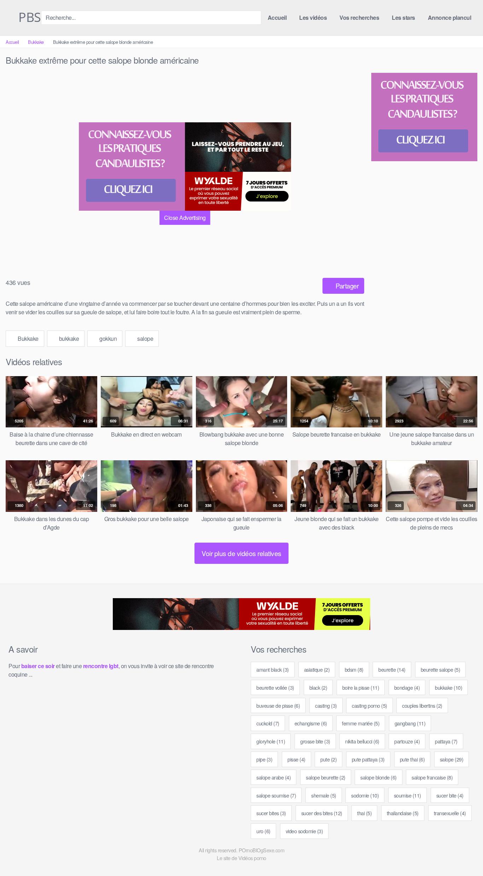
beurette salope (440, 669)
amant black (272, 669)
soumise (407, 795)
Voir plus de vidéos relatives (241, 553)
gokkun (107, 338)
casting (326, 705)
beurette (392, 669)
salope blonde (378, 777)
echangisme (311, 723)
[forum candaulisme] (132, 166)
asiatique (317, 669)
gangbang (410, 723)
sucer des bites (321, 813)
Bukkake (36, 42)
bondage (407, 687)
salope (144, 338)
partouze (407, 741)
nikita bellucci (362, 741)
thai (364, 813)
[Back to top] (464, 853)
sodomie (365, 795)
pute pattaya (368, 759)
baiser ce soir (38, 666)
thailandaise (403, 813)
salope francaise (432, 777)
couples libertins (422, 705)
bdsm (354, 669)
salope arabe (273, 777)
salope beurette (325, 777)
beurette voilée (275, 687)
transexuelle (450, 813)
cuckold (267, 723)
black (318, 687)
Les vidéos (313, 17)
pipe (264, 759)
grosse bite (315, 741)
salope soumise (276, 795)
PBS (28, 17)
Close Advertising (185, 218)
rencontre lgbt (100, 666)
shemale (323, 795)
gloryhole (270, 741)
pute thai (412, 759)
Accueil (277, 17)
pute (328, 759)
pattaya (446, 741)
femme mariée (360, 723)
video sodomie (304, 831)
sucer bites (271, 813)
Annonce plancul (449, 17)
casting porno (369, 705)
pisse (296, 759)
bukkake (68, 338)
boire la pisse (360, 687)
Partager (346, 285)
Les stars (403, 17)
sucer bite (450, 795)
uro (263, 831)
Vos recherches (359, 17)
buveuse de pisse (278, 705)
